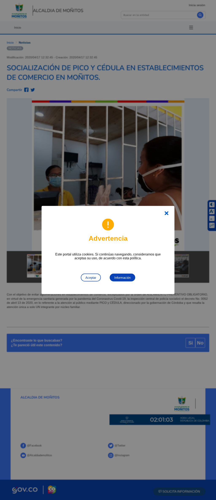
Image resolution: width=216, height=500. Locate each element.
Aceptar (90, 277)
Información (122, 277)
